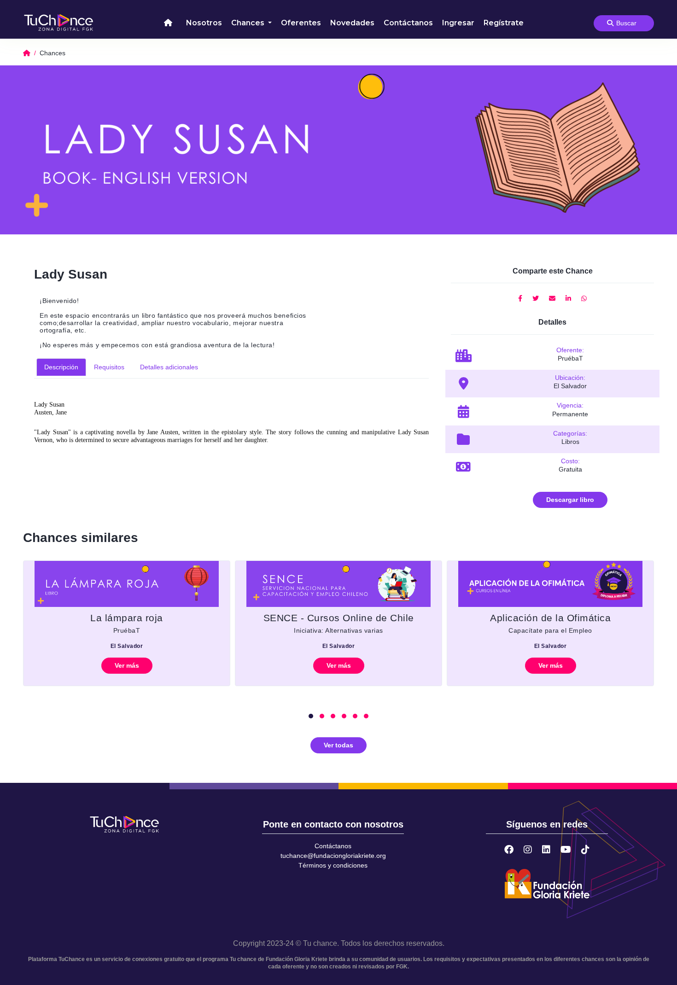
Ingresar (458, 22)
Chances (248, 22)
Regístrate (504, 22)
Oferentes (301, 22)
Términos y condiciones (333, 865)
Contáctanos (408, 22)
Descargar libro (570, 499)
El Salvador (127, 646)
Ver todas (338, 745)
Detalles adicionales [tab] (169, 367)
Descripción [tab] (61, 367)
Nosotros (204, 22)
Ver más (127, 665)
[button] (310, 716)
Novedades (352, 22)
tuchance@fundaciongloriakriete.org (333, 855)
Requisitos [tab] (109, 367)
